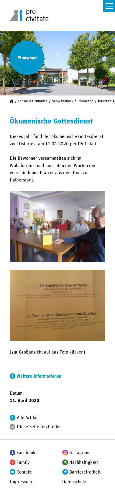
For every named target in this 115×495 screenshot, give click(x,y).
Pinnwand (85, 101)
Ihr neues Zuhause (32, 101)
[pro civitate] (29, 15)
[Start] (12, 101)
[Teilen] (13, 427)
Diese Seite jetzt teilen (39, 426)
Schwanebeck (62, 101)
